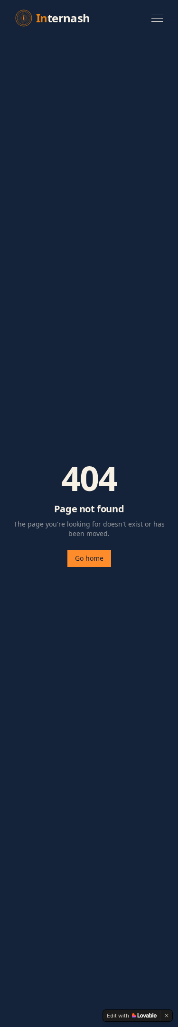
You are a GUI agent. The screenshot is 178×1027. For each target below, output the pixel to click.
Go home (89, 558)
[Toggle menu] (157, 18)
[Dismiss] (166, 1015)
